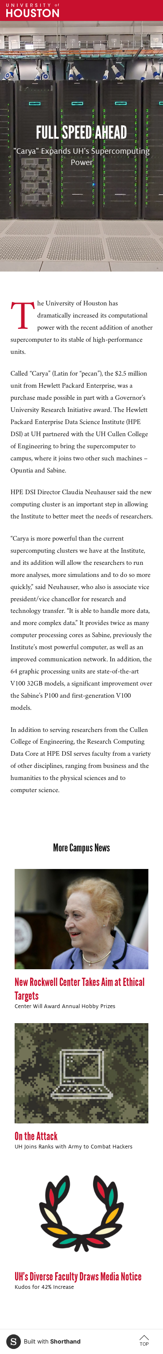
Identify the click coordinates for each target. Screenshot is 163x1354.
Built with (52, 1341)
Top (144, 1344)
